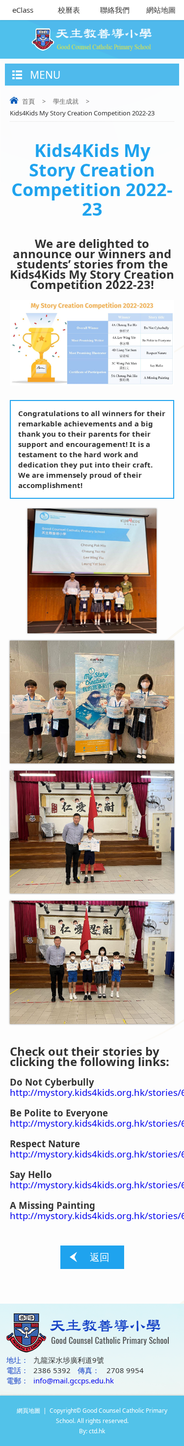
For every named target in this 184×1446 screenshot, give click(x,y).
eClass (22, 10)
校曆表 (69, 10)
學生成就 (66, 101)
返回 (99, 1257)
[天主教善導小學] (92, 36)
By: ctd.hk (92, 1431)
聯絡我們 (115, 10)
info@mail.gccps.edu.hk (73, 1380)
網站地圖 (161, 10)
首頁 (28, 101)
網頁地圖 (28, 1410)
